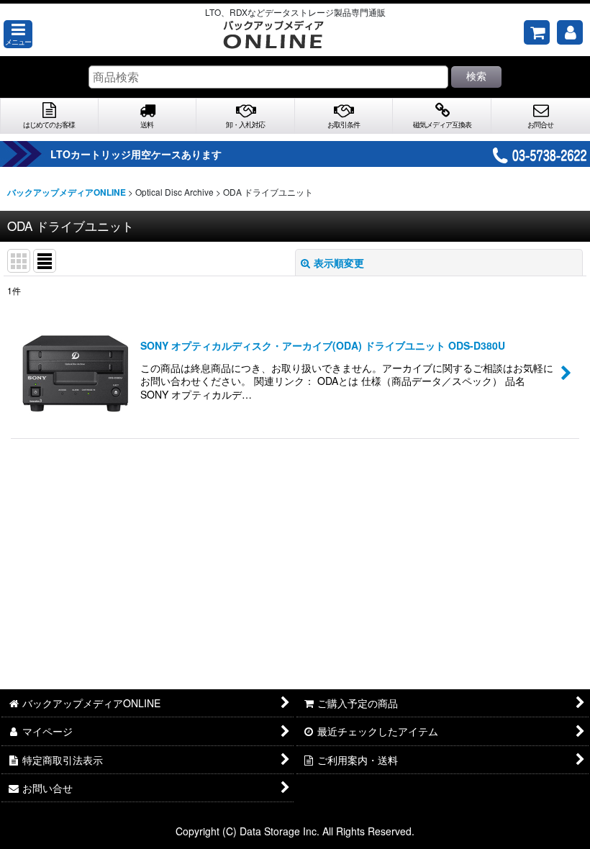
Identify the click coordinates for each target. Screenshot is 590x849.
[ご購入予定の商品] (537, 32)
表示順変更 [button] (339, 262)
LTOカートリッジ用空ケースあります (136, 154)
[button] (18, 34)
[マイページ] (570, 32)
